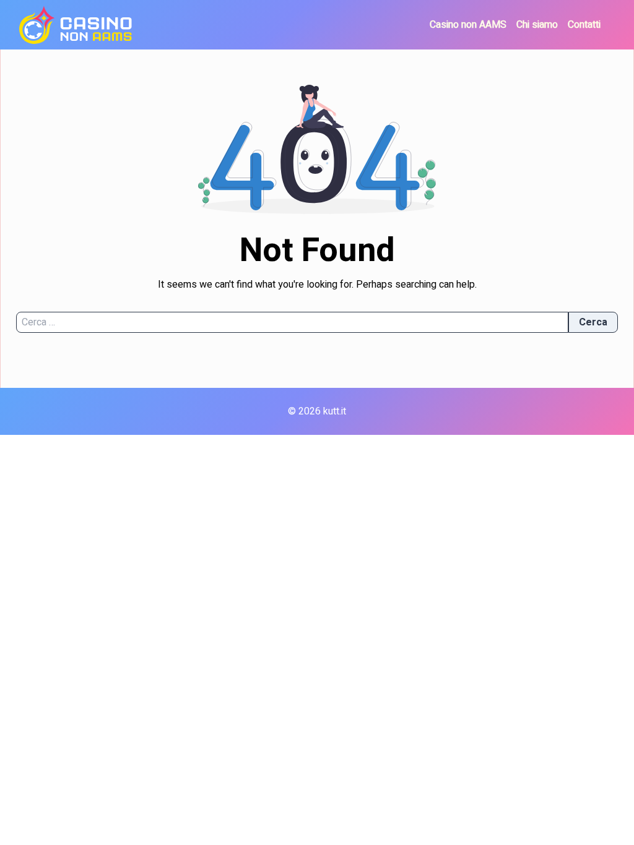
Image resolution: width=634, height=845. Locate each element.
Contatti (584, 24)
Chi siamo (537, 24)
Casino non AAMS (468, 24)
